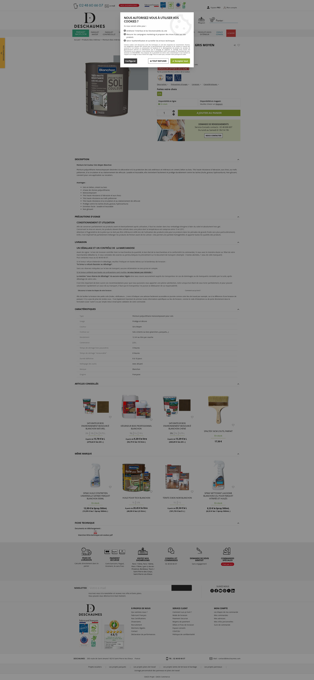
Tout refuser (159, 61)
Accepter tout (181, 61)
